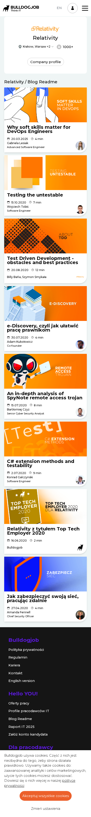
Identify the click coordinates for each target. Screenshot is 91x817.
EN (59, 8)
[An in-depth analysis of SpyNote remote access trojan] (45, 371)
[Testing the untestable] (45, 172)
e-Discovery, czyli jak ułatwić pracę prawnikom (42, 328)
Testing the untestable (35, 195)
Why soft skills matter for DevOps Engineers (38, 129)
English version (21, 681)
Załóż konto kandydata (28, 734)
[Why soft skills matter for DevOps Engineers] (45, 104)
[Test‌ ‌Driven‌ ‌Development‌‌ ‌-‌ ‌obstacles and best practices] (45, 236)
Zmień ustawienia (45, 809)
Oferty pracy (18, 703)
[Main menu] (85, 8)
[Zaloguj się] (72, 8)
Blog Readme (20, 719)
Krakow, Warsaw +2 (36, 46)
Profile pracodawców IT (28, 711)
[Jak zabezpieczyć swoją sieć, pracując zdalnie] (45, 574)
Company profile (45, 62)
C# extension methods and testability (40, 463)
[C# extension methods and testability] (45, 439)
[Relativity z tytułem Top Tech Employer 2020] (45, 506)
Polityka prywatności (26, 650)
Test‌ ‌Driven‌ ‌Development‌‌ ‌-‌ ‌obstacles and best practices (42, 260)
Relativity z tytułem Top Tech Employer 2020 (43, 531)
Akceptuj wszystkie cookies (45, 796)
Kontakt (15, 673)
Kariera (14, 665)
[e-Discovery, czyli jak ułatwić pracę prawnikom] (45, 303)
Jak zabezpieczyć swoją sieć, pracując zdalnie (43, 598)
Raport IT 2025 (21, 727)
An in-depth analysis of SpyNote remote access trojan (44, 395)
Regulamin (17, 657)
